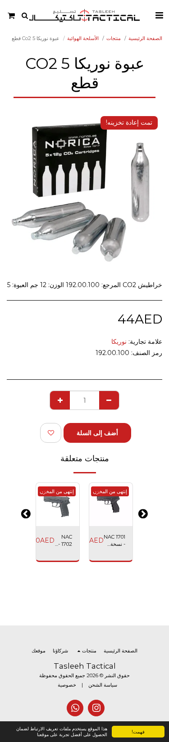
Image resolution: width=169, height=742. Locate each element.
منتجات (113, 38)
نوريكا (119, 341)
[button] (159, 15)
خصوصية (67, 685)
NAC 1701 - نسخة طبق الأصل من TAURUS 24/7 (114, 541)
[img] (57, 504)
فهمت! (138, 731)
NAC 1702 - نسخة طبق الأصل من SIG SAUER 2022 (63, 541)
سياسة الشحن (102, 685)
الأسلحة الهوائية (83, 38)
